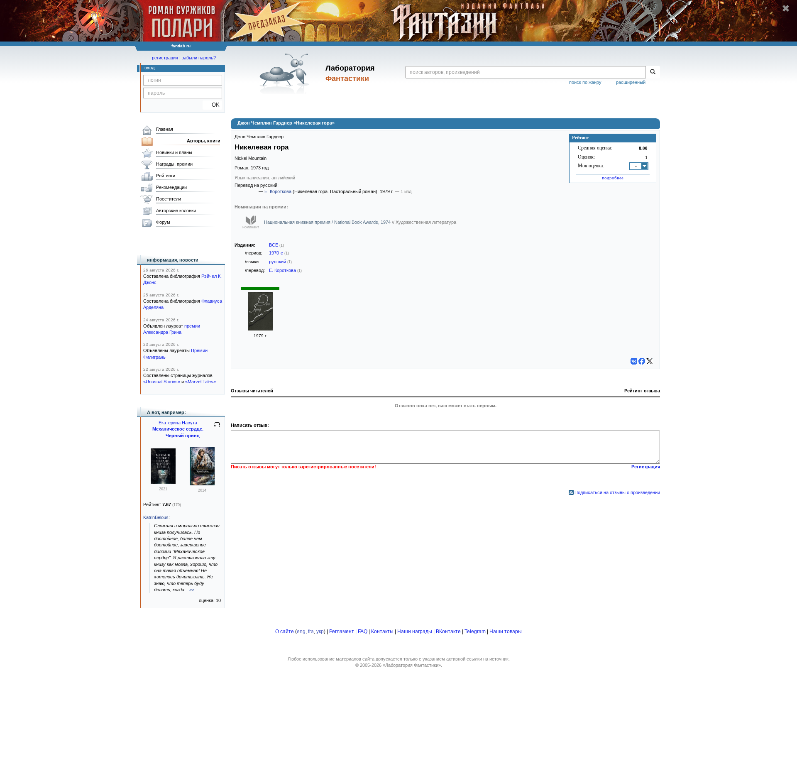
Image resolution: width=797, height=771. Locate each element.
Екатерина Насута (178, 422)
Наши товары (505, 631)
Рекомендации (171, 187)
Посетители (168, 198)
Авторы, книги (203, 140)
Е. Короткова (277, 191)
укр (320, 631)
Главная (164, 129)
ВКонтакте (448, 631)
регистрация (165, 57)
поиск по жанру (585, 82)
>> (191, 589)
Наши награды (414, 631)
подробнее (612, 177)
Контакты (382, 631)
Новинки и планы (174, 152)
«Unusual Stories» (161, 381)
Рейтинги (165, 175)
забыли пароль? (199, 57)
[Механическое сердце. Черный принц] (163, 482)
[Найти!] (652, 72)
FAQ (362, 631)
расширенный (630, 82)
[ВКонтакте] (634, 361)
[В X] (649, 361)
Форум (163, 222)
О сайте (284, 631)
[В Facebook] (641, 361)
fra (311, 631)
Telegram (475, 631)
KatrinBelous (156, 517)
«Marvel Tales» (200, 381)
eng (301, 631)
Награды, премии (174, 164)
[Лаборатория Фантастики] (285, 73)
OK (212, 105)
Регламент (341, 631)
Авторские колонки (176, 210)
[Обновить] (217, 428)
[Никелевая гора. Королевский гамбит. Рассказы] (260, 328)
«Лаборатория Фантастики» (412, 665)
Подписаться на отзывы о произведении (617, 492)
